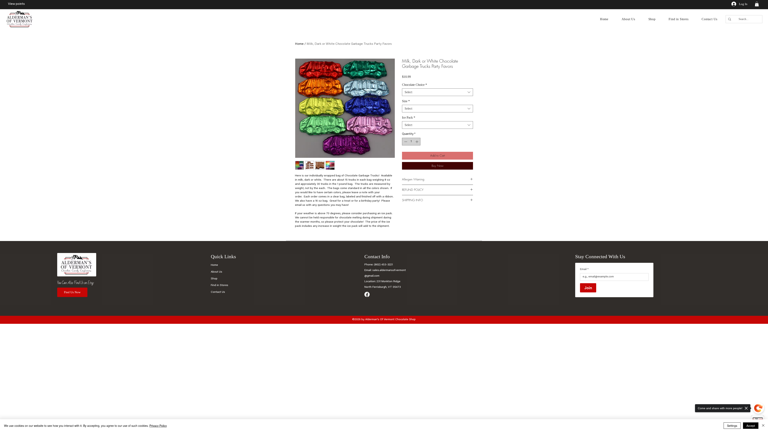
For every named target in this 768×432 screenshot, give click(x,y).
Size (406, 101)
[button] (757, 4)
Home (299, 44)
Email (584, 269)
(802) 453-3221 (383, 264)
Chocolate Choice (414, 84)
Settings (732, 426)
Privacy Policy (158, 426)
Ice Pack (408, 117)
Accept (750, 426)
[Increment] (417, 141)
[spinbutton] (411, 141)
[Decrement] (405, 141)
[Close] (763, 425)
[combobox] (437, 92)
